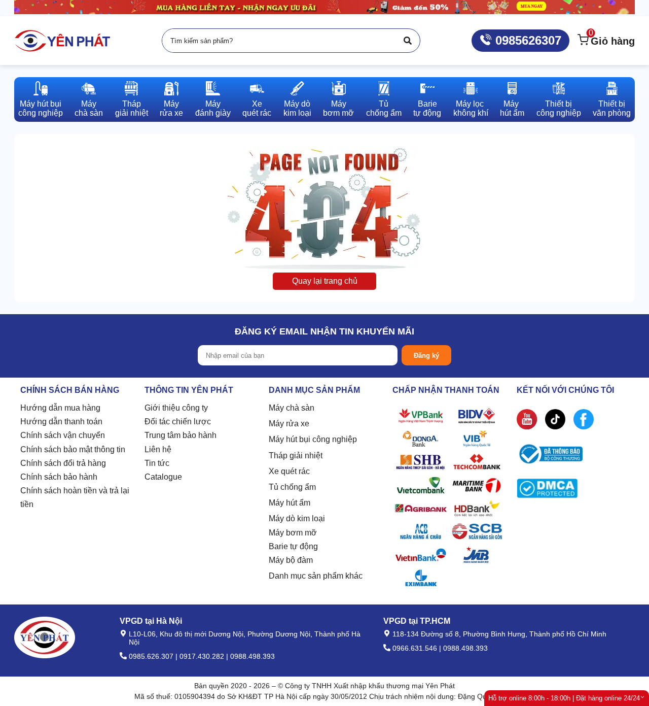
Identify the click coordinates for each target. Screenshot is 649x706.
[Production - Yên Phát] (62, 40)
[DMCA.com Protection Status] (547, 490)
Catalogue (163, 477)
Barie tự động (293, 546)
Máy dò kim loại (297, 518)
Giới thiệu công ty (176, 408)
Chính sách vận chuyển (62, 435)
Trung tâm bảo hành (181, 435)
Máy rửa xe (289, 423)
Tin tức (157, 463)
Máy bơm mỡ (293, 532)
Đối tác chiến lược (178, 421)
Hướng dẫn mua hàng (60, 408)
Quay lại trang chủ (324, 281)
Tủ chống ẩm (292, 487)
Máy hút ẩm (289, 502)
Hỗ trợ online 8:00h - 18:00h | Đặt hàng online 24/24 (564, 698)
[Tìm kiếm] (407, 40)
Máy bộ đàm (291, 560)
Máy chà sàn (291, 408)
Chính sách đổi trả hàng (63, 463)
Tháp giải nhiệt (295, 455)
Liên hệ (158, 449)
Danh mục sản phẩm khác (316, 575)
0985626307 (526, 40)
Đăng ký (426, 355)
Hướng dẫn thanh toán (61, 421)
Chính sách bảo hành (58, 477)
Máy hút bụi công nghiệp (313, 439)
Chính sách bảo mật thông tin (72, 449)
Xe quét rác (289, 471)
